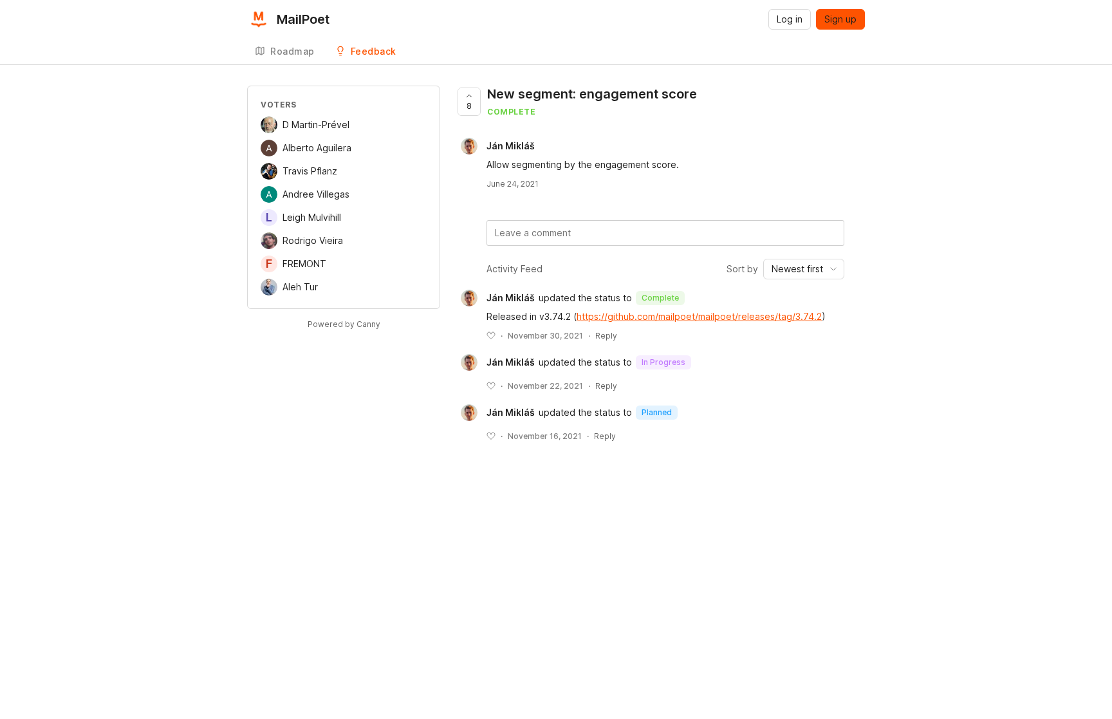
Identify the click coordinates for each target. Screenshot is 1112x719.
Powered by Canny (344, 324)
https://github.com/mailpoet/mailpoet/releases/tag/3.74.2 (699, 316)
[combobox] (803, 269)
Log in (789, 19)
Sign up (840, 19)
